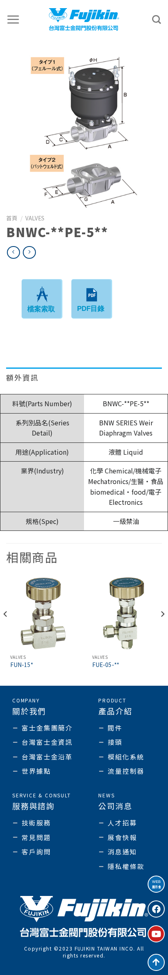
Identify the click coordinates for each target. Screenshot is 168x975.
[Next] (162, 630)
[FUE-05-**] (125, 613)
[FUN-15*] (43, 613)
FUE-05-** (105, 665)
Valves (34, 218)
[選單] (13, 19)
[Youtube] (156, 933)
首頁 (12, 218)
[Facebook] (156, 909)
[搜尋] (157, 19)
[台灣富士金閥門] (84, 19)
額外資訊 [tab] (22, 377)
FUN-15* (21, 665)
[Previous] (6, 630)
